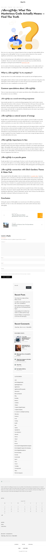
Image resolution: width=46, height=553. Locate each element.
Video (16, 470)
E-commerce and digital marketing (22, 411)
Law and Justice (18, 432)
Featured (26, 341)
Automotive (17, 391)
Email (2, 263)
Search (16, 285)
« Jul (2, 515)
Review (18, 7)
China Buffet (28, 327)
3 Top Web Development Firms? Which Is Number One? (26, 338)
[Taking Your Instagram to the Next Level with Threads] (15, 359)
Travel (16, 463)
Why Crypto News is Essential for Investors (24, 354)
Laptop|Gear (17, 429)
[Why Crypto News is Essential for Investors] (15, 354)
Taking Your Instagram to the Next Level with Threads (24, 360)
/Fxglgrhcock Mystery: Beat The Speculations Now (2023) (22, 224)
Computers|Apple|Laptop (20, 407)
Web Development (18, 472)
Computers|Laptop (18, 409)
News (16, 441)
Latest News (3, 526)
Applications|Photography (20, 389)
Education (17, 414)
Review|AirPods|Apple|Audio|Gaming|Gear (23, 445)
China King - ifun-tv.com (20, 327)
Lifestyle (16, 434)
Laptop (16, 427)
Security (16, 454)
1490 (16, 380)
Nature (16, 439)
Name (2, 257)
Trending (16, 466)
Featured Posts (19, 333)
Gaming (16, 420)
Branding (16, 398)
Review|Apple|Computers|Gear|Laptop (23, 448)
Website (2, 268)
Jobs (15, 425)
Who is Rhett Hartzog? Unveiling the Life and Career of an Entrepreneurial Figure (22, 307)
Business (23, 341)
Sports (16, 459)
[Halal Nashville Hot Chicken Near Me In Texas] (18, 348)
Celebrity (17, 402)
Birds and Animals (18, 393)
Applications (16, 361)
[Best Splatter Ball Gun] (15, 368)
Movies (16, 436)
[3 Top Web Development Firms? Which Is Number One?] (18, 339)
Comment (3, 241)
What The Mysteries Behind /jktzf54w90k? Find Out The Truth (20, 215)
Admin (5, 7)
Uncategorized (18, 468)
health (16, 423)
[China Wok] (15, 364)
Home (2, 524)
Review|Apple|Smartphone (20, 450)
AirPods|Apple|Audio (19, 382)
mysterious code (25, 62)
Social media (24, 361)
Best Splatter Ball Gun (21, 369)
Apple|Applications (18, 384)
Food (26, 349)
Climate (16, 405)
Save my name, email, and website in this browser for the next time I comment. (17, 273)
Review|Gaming (18, 452)
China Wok (19, 364)
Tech (16, 461)
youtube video (34, 176)
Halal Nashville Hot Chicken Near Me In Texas (26, 346)
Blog (16, 395)
